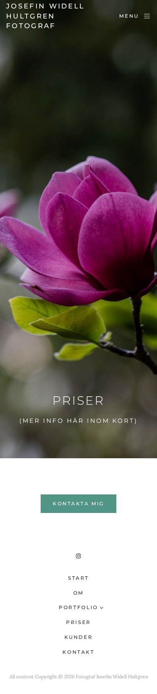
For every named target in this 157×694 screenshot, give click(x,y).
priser (78, 622)
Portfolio (78, 607)
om (78, 593)
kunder (78, 637)
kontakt (78, 652)
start (78, 578)
